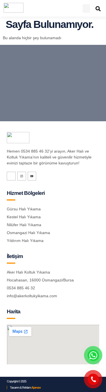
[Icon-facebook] (11, 176)
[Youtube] (32, 176)
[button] (86, 8)
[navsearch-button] (98, 9)
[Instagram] (21, 176)
